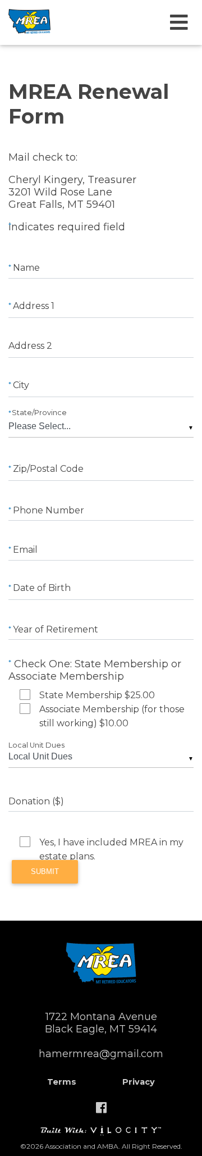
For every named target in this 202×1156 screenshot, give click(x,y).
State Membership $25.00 (97, 695)
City (20, 385)
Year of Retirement (54, 629)
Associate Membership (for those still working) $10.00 (112, 710)
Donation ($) (36, 801)
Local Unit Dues (36, 745)
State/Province (38, 412)
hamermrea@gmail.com (101, 1054)
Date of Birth (41, 587)
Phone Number (47, 510)
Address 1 (32, 306)
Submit (45, 871)
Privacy (138, 1082)
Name (25, 267)
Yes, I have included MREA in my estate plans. (111, 843)
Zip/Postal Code (47, 468)
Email (24, 549)
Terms (61, 1082)
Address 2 (30, 345)
